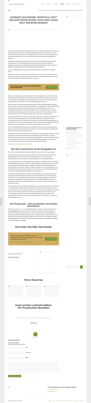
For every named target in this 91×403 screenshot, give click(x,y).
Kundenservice (51, 391)
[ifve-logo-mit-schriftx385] (16, 4)
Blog (9, 10)
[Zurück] (10, 290)
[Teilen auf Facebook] (13, 327)
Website (27, 357)
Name (27, 347)
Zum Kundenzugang (53, 389)
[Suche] (81, 4)
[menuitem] (42, 4)
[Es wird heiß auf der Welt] (51, 291)
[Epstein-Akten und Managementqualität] (33, 291)
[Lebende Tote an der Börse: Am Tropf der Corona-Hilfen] (1, 201)
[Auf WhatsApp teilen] (34, 327)
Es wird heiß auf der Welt (71, 138)
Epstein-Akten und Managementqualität (74, 136)
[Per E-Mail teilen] (54, 327)
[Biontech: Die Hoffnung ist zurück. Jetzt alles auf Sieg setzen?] (90, 201)
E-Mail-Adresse (29, 352)
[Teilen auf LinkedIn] (44, 327)
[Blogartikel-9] (33, 38)
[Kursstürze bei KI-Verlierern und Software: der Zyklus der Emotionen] (15, 291)
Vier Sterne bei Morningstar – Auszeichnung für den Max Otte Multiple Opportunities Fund (74, 143)
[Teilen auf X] (23, 327)
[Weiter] (57, 290)
